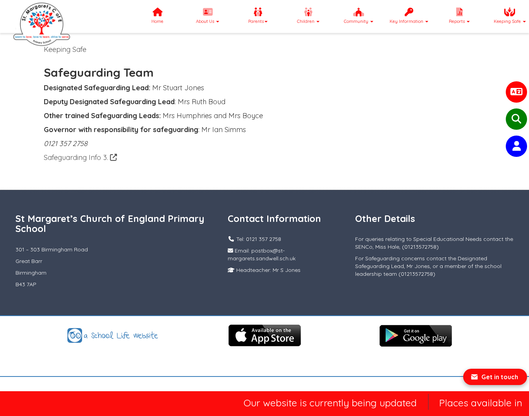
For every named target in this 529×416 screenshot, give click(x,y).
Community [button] (356, 21)
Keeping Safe (65, 49)
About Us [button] (205, 21)
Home (157, 21)
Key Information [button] (407, 21)
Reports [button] (457, 21)
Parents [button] (256, 21)
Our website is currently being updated (324, 403)
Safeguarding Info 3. (77, 157)
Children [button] (306, 21)
